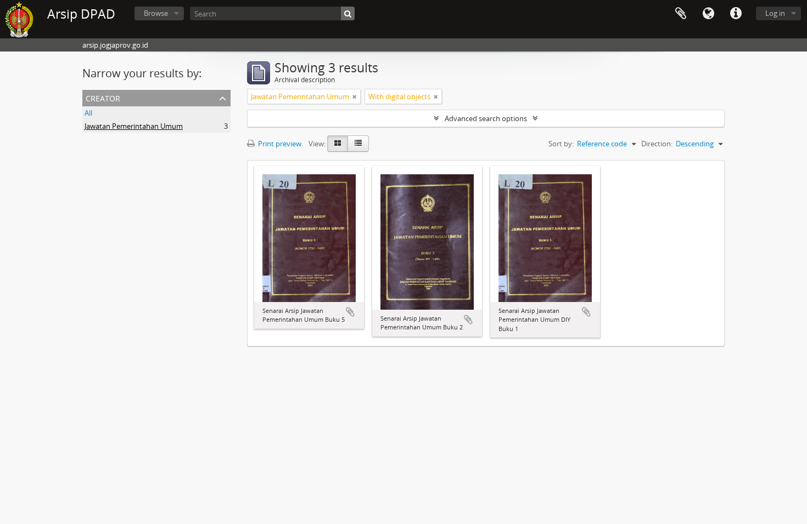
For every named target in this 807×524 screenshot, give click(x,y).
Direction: (656, 144)
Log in (775, 13)
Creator (103, 97)
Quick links (735, 13)
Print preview (278, 144)
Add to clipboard (350, 311)
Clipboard (680, 13)
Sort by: (561, 144)
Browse (156, 13)
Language (708, 13)
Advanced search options (486, 118)
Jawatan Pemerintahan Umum (134, 126)
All (88, 113)
